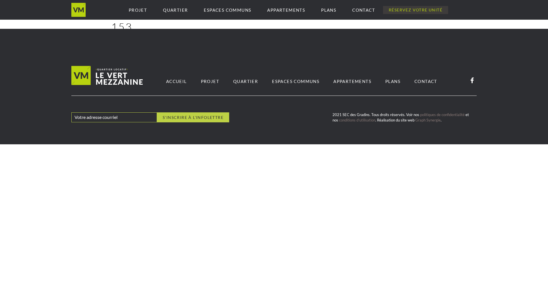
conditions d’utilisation (357, 120)
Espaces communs (227, 10)
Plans (328, 10)
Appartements (286, 10)
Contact (363, 10)
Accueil (176, 81)
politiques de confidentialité (442, 114)
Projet (138, 10)
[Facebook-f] (472, 80)
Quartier (175, 10)
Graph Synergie (428, 120)
